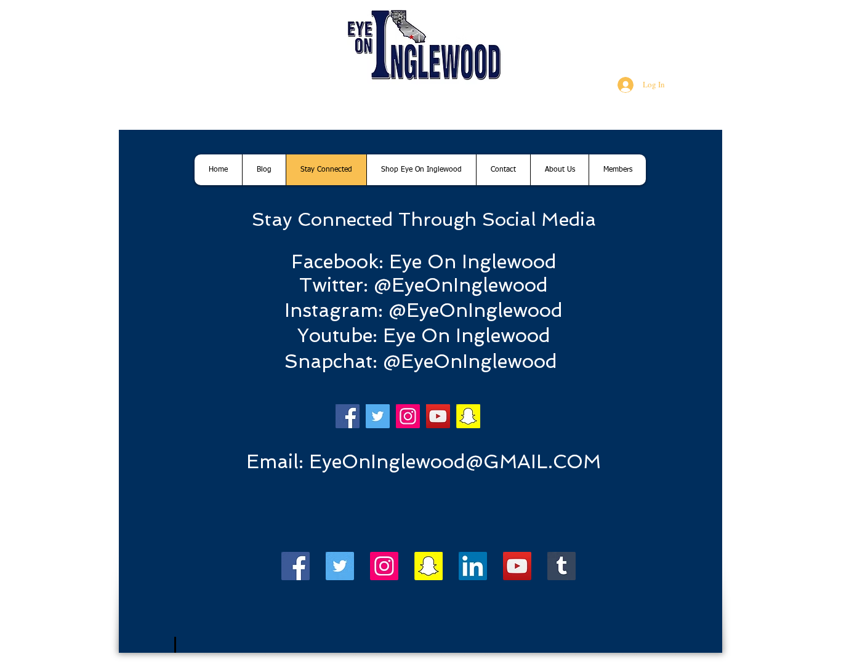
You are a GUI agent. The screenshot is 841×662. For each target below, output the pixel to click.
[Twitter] (378, 416)
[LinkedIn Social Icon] (473, 566)
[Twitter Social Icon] (340, 566)
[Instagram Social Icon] (384, 566)
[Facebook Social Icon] (295, 566)
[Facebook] (348, 416)
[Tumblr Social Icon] (561, 566)
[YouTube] (438, 416)
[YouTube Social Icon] (517, 566)
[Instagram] (408, 416)
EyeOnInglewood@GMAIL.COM (455, 461)
